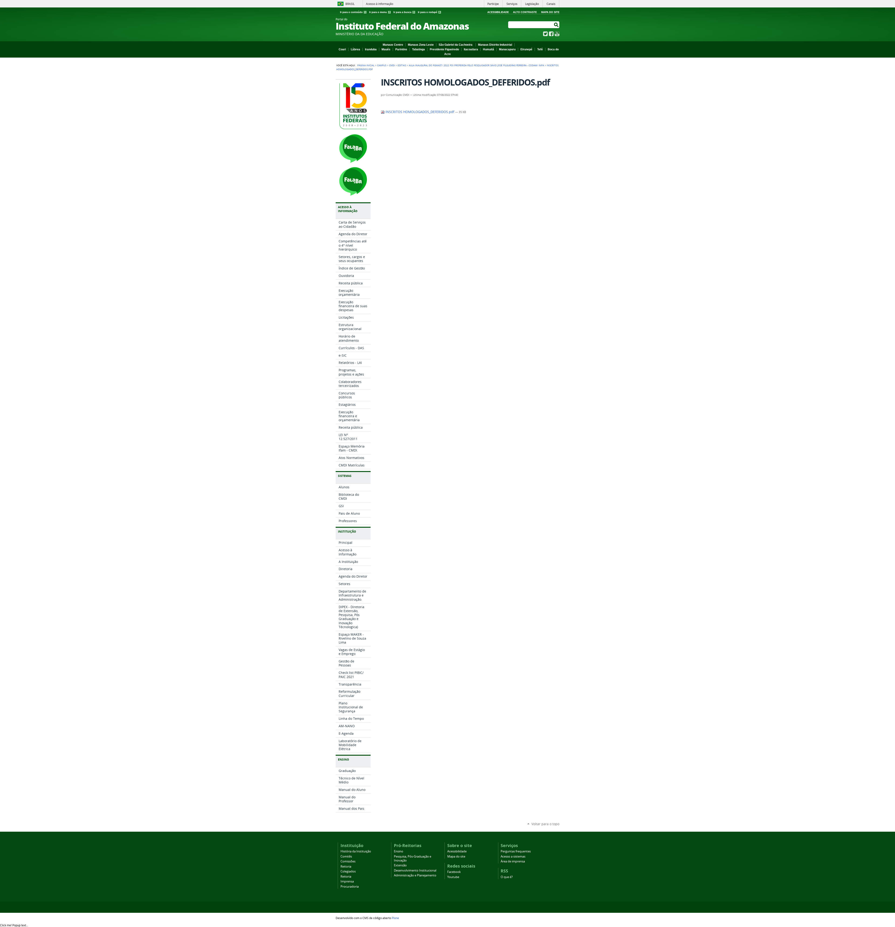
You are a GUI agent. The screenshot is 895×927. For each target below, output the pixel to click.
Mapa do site (456, 856)
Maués (386, 49)
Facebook (551, 33)
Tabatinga (418, 49)
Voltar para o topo (545, 824)
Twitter (545, 33)
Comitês (346, 856)
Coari (342, 49)
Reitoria (346, 866)
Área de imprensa (513, 861)
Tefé (540, 49)
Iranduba (371, 49)
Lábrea (355, 49)
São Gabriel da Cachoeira (456, 44)
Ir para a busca (403, 12)
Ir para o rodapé (429, 12)
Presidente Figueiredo (444, 49)
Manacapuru (507, 49)
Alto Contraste (525, 12)
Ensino (398, 851)
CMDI (392, 65)
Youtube (453, 877)
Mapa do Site (550, 12)
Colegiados (348, 871)
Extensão (400, 865)
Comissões (348, 861)
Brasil (350, 4)
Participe (493, 4)
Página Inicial (365, 65)
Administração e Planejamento (415, 875)
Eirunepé (526, 49)
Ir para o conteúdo (353, 12)
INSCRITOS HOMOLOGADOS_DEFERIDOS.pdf (420, 112)
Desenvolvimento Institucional (415, 870)
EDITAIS (402, 65)
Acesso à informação (379, 4)
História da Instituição (356, 851)
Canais (551, 4)
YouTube (557, 33)
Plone (395, 918)
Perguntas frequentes (516, 851)
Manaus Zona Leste (421, 44)
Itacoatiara (471, 49)
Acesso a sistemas (513, 856)
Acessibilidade (498, 12)
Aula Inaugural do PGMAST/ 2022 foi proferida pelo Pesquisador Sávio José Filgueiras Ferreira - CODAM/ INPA (476, 65)
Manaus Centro (393, 44)
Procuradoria (350, 887)
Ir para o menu (379, 12)
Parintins (401, 49)
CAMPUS (381, 65)
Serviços (511, 4)
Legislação (532, 4)
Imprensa (347, 881)
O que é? (507, 877)
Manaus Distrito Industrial (495, 44)
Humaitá (488, 49)
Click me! (14, 925)
